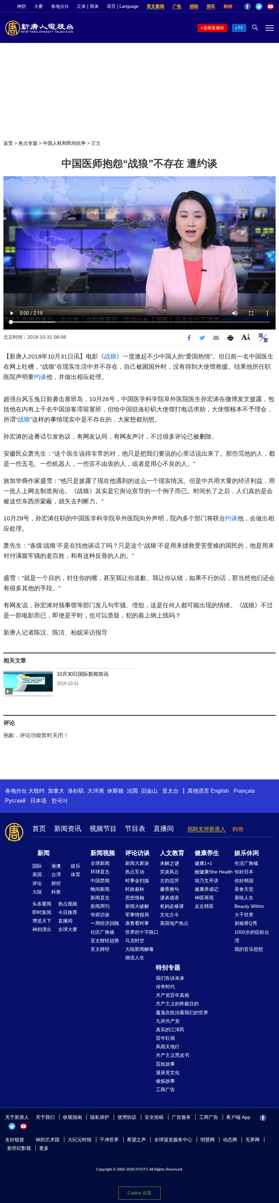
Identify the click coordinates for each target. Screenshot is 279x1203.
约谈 (40, 377)
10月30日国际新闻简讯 (83, 674)
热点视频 (67, 904)
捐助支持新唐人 (206, 829)
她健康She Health (214, 871)
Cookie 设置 (139, 1193)
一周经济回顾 (105, 923)
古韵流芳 (169, 880)
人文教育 (172, 853)
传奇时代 (165, 986)
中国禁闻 (100, 880)
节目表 (135, 828)
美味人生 (243, 897)
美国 (37, 874)
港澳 (56, 866)
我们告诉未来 (170, 978)
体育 (75, 874)
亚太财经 (100, 949)
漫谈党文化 (168, 1072)
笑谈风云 (169, 871)
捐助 (194, 6)
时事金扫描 (137, 880)
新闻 (43, 853)
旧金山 (149, 791)
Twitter (259, 6)
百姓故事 (165, 1064)
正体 (81, 6)
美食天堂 (243, 889)
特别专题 (168, 967)
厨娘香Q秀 (245, 923)
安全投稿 (154, 1117)
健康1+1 (203, 863)
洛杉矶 (76, 791)
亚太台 (170, 791)
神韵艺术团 (48, 1139)
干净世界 (109, 1139)
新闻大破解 (137, 906)
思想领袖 (134, 897)
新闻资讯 (67, 828)
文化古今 (169, 914)
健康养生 (207, 853)
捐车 (211, 6)
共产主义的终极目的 (177, 1003)
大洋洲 (95, 791)
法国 (132, 791)
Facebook (247, 6)
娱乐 (75, 866)
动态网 (230, 1139)
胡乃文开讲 (206, 880)
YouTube (270, 6)
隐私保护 (99, 1117)
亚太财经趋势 (105, 940)
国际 (37, 866)
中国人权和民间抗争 (64, 143)
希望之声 (136, 1139)
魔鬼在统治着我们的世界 (182, 1012)
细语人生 (134, 957)
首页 (8, 143)
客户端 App (238, 1117)
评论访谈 (137, 853)
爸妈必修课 (172, 906)
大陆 (37, 892)
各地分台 (60, 6)
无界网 (252, 1139)
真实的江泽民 (170, 1029)
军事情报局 (137, 914)
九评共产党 (168, 1021)
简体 (94, 6)
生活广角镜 (246, 863)
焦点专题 (27, 143)
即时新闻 (41, 912)
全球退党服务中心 (173, 1139)
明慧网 (207, 1139)
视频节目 (103, 828)
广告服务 (181, 1117)
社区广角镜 (102, 932)
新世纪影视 (19, 1148)
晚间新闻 (100, 889)
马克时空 (134, 940)
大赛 (38, 6)
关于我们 (45, 1117)
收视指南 (72, 1117)
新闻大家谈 (137, 863)
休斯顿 (115, 791)
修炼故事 (165, 1081)
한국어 (59, 801)
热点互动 (134, 871)
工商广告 (165, 1089)
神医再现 (204, 897)
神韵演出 (41, 929)
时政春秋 (134, 889)
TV (240, 28)
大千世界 (243, 914)
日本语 (38, 801)
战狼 (110, 356)
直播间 (163, 828)
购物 (228, 6)
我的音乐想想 (248, 949)
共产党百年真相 (172, 995)
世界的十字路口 (142, 932)
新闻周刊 (100, 906)
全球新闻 (100, 863)
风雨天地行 (168, 1046)
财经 (56, 883)
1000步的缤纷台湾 (251, 936)
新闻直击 (100, 897)
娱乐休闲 (246, 853)
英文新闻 (155, 6)
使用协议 (126, 1117)
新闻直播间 (213, 28)
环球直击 (100, 871)
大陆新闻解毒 (139, 949)
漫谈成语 (169, 897)
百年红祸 (165, 1038)
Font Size (246, 336)
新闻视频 (103, 853)
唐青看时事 (137, 923)
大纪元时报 (80, 1139)
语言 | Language (122, 6)
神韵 (21, 6)
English (220, 791)
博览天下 (41, 921)
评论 (37, 883)
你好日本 (243, 871)
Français (244, 791)
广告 (177, 6)
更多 (44, 1148)
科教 (56, 892)
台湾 (56, 874)
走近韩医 (204, 906)
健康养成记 (206, 889)
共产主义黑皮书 (172, 1055)
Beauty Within (249, 906)
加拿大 (56, 791)
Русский (15, 801)
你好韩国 (243, 880)
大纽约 (36, 791)
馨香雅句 (169, 889)
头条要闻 (41, 904)
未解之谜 (169, 863)
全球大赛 (67, 929)
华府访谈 (100, 914)
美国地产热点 (174, 923)
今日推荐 (67, 912)
